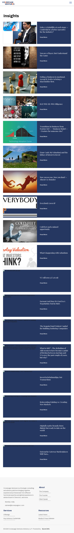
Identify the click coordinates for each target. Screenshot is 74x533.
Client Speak (43, 499)
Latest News (42, 514)
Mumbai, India (9, 502)
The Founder (43, 495)
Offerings (6, 514)
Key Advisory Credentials (11, 518)
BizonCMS (46, 529)
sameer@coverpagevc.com (14, 505)
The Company (44, 491)
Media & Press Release (46, 518)
